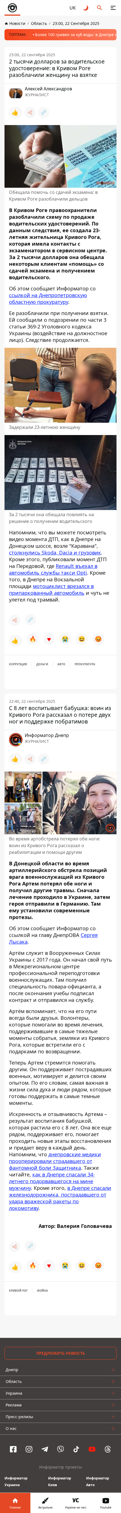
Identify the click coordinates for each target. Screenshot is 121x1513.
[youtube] (92, 1449)
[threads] (107, 1449)
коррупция (18, 664)
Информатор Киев (59, 1481)
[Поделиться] (30, 112)
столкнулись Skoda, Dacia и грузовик (55, 552)
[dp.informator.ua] (12, 8)
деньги (42, 664)
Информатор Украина (16, 1481)
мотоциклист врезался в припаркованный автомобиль (51, 589)
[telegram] (44, 1449)
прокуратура (85, 664)
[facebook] (13, 1449)
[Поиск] (99, 7)
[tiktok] (76, 1449)
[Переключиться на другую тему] (86, 7)
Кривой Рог (18, 1291)
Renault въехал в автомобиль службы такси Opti (53, 569)
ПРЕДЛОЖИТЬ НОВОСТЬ (60, 1353)
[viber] (60, 1449)
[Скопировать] (43, 112)
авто (61, 664)
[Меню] (113, 7)
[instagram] (29, 1449)
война (42, 1291)
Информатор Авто (97, 1481)
